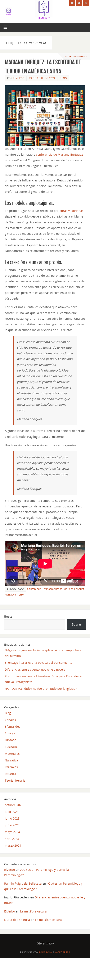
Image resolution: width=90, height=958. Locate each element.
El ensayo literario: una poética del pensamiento (38, 663)
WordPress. (63, 952)
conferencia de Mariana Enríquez (59, 154)
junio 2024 (12, 825)
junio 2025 (12, 818)
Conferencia (34, 589)
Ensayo (10, 733)
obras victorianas (71, 211)
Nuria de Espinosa (17, 920)
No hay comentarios (76, 56)
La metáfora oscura (33, 911)
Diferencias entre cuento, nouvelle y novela (35, 669)
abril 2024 (12, 839)
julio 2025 (11, 812)
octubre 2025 (14, 805)
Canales (10, 720)
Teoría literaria (15, 780)
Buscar (9, 616)
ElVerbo (18, 78)
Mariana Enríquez (74, 589)
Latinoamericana (52, 589)
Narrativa (10, 594)
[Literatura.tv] (79, 3)
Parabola (45, 952)
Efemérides (12, 727)
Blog (63, 78)
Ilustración (12, 747)
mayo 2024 (12, 832)
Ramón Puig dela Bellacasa (23, 883)
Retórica (10, 774)
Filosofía (10, 740)
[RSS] (86, 3)
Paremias (11, 767)
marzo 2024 (13, 845)
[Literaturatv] (72, 3)
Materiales (12, 754)
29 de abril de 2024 (42, 78)
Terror (21, 594)
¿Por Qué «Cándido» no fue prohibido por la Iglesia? (41, 689)
